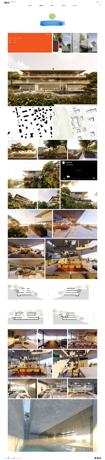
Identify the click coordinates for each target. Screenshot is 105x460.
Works (41, 5)
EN (98, 2)
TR (95, 2)
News (52, 5)
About (30, 5)
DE (100, 2)
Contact (75, 5)
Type (45, 7)
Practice (32, 7)
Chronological (40, 7)
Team (28, 7)
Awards (64, 5)
